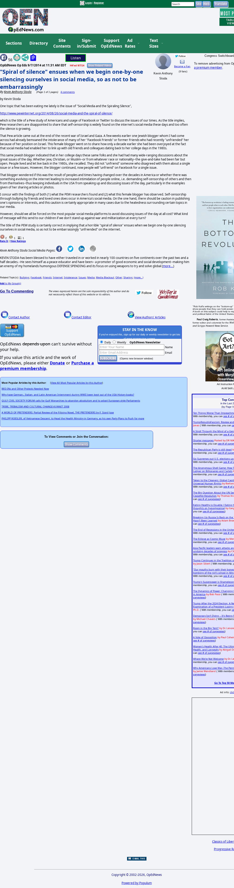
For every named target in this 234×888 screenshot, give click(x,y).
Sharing (128, 277)
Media (91, 277)
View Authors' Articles (150, 317)
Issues (82, 277)
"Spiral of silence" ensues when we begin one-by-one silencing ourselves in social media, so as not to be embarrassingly (71, 79)
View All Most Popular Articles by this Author (76, 382)
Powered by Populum (137, 883)
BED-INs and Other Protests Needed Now (25, 388)
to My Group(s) (10, 283)
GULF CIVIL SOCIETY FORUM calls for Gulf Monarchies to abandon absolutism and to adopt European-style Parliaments (71, 400)
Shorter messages (203, 440)
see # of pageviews (209, 499)
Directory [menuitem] (38, 43)
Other (118, 277)
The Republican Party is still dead (212, 449)
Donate (57, 363)
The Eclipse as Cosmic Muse (209, 538)
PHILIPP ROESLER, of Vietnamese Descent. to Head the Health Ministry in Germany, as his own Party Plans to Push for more (73, 418)
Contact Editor (81, 317)
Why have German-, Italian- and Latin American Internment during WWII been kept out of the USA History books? (68, 394)
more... (168, 266)
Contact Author (19, 317)
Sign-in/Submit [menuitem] (86, 43)
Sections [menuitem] (14, 43)
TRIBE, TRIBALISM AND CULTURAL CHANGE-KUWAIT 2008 (35, 406)
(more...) (138, 277)
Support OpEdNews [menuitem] (110, 43)
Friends (47, 277)
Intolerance (70, 277)
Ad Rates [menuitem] (130, 43)
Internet (58, 277)
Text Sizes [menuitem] (153, 43)
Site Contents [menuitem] (62, 43)
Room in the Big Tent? (206, 628)
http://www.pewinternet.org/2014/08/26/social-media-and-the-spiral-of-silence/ (56, 113)
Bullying (24, 277)
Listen (76, 57)
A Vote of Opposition (205, 637)
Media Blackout (105, 277)
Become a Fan (182, 66)
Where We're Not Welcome (208, 658)
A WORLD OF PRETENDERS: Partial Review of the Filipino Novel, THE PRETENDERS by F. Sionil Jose (58, 412)
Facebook (36, 277)
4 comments (68, 92)
